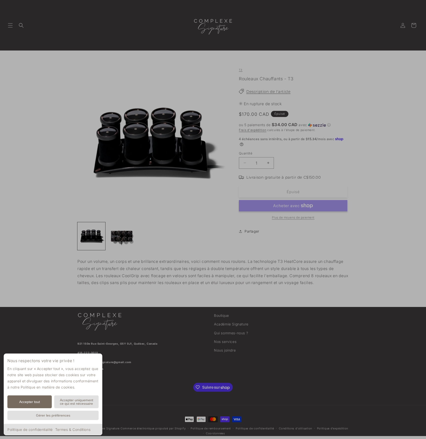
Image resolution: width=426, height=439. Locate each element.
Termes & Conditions (72, 429)
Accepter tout (29, 402)
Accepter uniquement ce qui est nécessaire (76, 401)
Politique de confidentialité (30, 429)
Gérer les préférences (53, 415)
